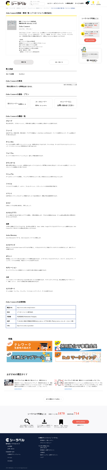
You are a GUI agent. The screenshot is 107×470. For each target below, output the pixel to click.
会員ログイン (80, 425)
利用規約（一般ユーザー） (47, 440)
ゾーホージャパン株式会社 (29, 21)
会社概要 (10, 446)
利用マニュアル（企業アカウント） (49, 454)
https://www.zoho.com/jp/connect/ (26, 307)
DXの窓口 (10, 461)
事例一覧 (23, 62)
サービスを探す (79, 3)
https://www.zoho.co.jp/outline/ (25, 325)
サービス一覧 (12, 8)
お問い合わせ (11, 448)
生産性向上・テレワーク (21, 8)
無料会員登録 (80, 421)
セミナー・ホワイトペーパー (55, 3)
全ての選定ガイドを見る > (54, 399)
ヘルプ (42, 457)
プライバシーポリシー (45, 442)
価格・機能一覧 (59, 62)
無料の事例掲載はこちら (70, 84)
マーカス (10, 457)
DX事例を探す (69, 3)
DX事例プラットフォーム (14, 454)
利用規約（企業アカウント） (47, 450)
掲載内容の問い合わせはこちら (27, 23)
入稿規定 (42, 452)
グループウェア (46, 8)
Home (7, 8)
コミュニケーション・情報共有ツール (35, 8)
